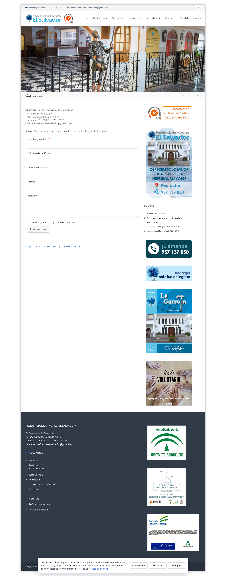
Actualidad (152, 18)
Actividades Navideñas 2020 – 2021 (163, 231)
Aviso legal (34, 499)
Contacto (170, 18)
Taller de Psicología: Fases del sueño (163, 226)
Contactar (34, 489)
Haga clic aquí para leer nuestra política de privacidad (53, 246)
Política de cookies (98, 568)
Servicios (116, 18)
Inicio (86, 18)
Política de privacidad (40, 504)
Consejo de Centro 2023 (158, 213)
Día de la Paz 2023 (155, 222)
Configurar (176, 565)
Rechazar (158, 565)
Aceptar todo (139, 565)
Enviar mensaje (38, 229)
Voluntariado (38, 468)
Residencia (99, 18)
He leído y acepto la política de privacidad (53, 222)
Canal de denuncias (190, 18)
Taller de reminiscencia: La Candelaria (164, 218)
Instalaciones (135, 18)
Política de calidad (38, 509)
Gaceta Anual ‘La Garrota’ (42, 484)
